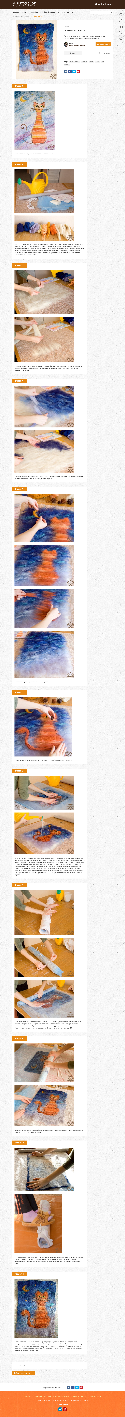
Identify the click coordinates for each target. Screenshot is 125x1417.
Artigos (70, 12)
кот (103, 61)
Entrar (98, 4)
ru (85, 1400)
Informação (61, 12)
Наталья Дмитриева (77, 45)
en (87, 1400)
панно (97, 61)
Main (13, 16)
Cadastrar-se (109, 4)
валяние (84, 61)
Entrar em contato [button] (103, 44)
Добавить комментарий (23, 1373)
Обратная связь (95, 1396)
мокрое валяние (75, 61)
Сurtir (74, 53)
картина (66, 64)
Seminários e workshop (29, 12)
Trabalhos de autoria (47, 12)
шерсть (91, 61)
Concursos (15, 12)
